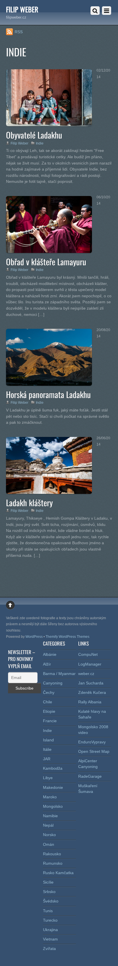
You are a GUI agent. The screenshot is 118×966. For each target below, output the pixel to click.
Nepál (48, 825)
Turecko (50, 920)
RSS (19, 31)
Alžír (47, 664)
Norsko (49, 834)
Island (48, 740)
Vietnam (50, 939)
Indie (40, 143)
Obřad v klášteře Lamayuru (46, 262)
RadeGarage (90, 776)
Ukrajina (50, 929)
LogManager (89, 664)
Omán (48, 844)
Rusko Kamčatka (58, 872)
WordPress (34, 637)
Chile (47, 702)
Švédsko (50, 901)
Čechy (48, 692)
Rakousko (52, 854)
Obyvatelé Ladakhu (34, 135)
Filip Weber (19, 143)
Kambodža (52, 768)
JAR (46, 759)
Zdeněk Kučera (92, 692)
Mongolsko (53, 806)
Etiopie (49, 711)
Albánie (49, 654)
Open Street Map (93, 751)
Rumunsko (52, 863)
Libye (48, 777)
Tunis (48, 910)
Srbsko (49, 891)
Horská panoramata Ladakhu (48, 394)
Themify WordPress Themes (67, 637)
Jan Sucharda (90, 683)
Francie (50, 720)
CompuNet (88, 654)
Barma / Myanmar (59, 673)
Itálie (47, 749)
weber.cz (86, 673)
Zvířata (49, 948)
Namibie (50, 815)
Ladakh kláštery (29, 502)
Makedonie (53, 787)
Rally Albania (89, 702)
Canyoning (52, 683)
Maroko (50, 797)
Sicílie (48, 882)
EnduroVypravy (92, 742)
